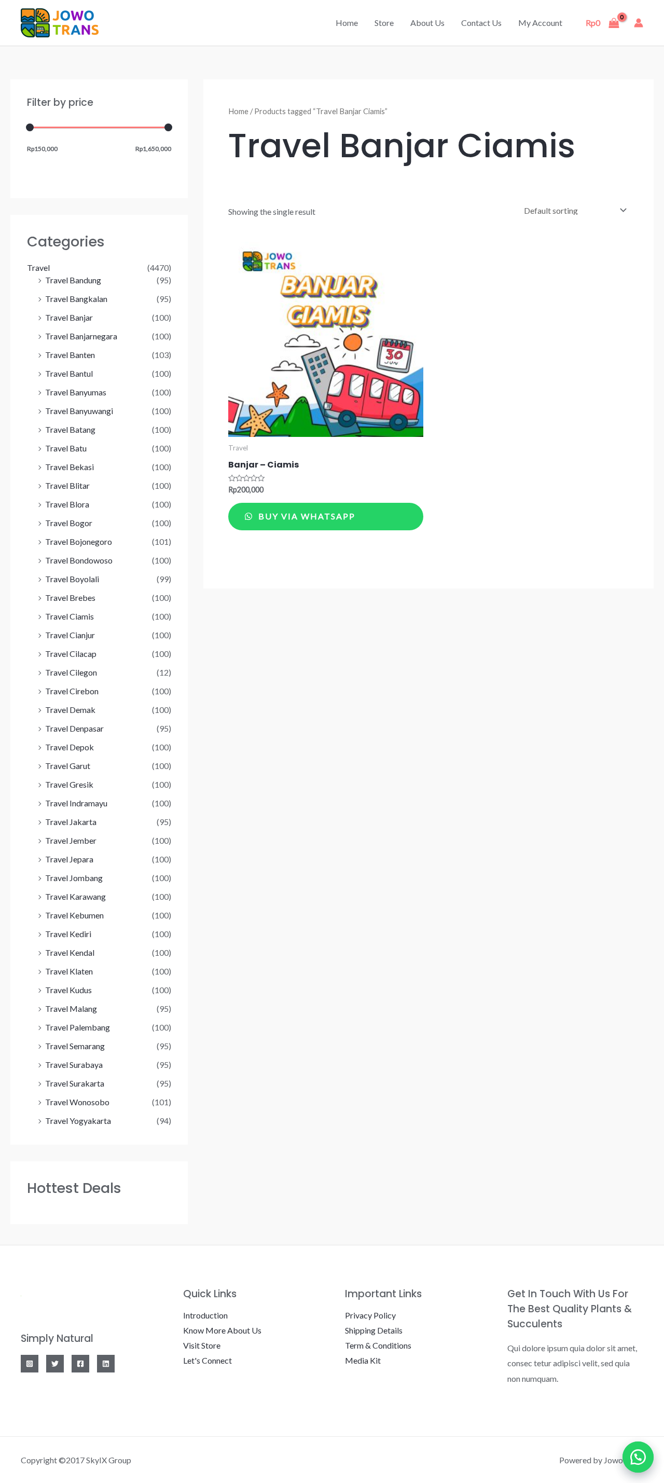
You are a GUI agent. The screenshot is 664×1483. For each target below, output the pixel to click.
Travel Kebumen (74, 915)
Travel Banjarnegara (81, 336)
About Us (427, 23)
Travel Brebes (70, 597)
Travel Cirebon (72, 691)
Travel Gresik (69, 784)
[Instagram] (29, 1363)
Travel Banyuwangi (79, 411)
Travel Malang (71, 1008)
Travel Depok (69, 747)
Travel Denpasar (74, 728)
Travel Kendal (69, 952)
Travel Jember (70, 840)
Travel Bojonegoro (78, 541)
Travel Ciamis (69, 616)
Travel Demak (70, 710)
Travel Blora (67, 504)
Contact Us (481, 23)
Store (384, 23)
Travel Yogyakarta (78, 1120)
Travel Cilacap (70, 653)
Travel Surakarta (74, 1083)
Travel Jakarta (70, 822)
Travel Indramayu (76, 803)
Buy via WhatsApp (305, 516)
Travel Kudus (68, 990)
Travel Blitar (67, 485)
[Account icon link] (638, 23)
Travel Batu (66, 448)
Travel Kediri (68, 934)
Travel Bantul (69, 373)
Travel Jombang (74, 878)
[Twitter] (55, 1363)
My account (540, 23)
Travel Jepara (69, 859)
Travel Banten (70, 355)
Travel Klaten (69, 971)
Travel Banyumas (75, 392)
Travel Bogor (68, 523)
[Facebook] (80, 1363)
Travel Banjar (69, 317)
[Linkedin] (106, 1363)
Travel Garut (67, 766)
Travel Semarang (75, 1046)
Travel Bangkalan (76, 299)
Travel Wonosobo (77, 1102)
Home (347, 23)
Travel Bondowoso (79, 560)
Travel (38, 267)
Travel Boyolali (72, 579)
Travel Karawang (75, 896)
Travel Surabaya (74, 1064)
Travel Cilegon (71, 672)
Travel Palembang (77, 1027)
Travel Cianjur (70, 635)
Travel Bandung (73, 280)
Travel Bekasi (69, 467)
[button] (638, 1457)
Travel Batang (70, 429)
